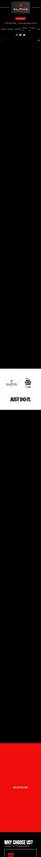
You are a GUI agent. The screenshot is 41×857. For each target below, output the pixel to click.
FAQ (38, 29)
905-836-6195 (10, 23)
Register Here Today (20, 787)
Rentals (10, 29)
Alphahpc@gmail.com (28, 23)
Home (3, 29)
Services (18, 29)
